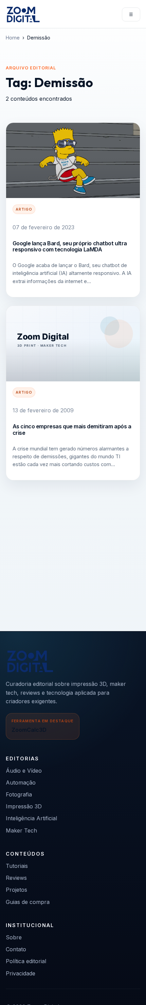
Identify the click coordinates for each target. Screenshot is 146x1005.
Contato (16, 949)
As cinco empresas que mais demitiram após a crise (72, 429)
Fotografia (19, 794)
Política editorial (26, 961)
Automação (21, 782)
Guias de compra (28, 902)
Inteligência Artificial (31, 818)
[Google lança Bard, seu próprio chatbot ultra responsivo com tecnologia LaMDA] (73, 160)
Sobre (14, 937)
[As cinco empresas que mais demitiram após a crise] (73, 343)
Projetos (16, 889)
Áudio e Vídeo (24, 770)
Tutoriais (17, 865)
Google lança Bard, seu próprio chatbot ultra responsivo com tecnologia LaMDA (70, 246)
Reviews (16, 877)
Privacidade (20, 973)
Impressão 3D (24, 806)
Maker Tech (21, 830)
